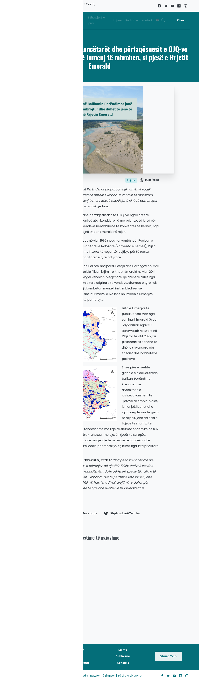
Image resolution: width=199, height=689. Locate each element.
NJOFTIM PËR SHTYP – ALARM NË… (28, 602)
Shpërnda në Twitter (125, 513)
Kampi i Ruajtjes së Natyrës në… (75, 605)
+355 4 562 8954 (16, 5)
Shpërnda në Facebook (80, 513)
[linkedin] (179, 6)
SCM (42, 680)
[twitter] (166, 6)
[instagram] (185, 6)
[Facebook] (159, 6)
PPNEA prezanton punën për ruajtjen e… (122, 602)
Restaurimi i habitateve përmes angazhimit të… (167, 599)
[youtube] (172, 6)
